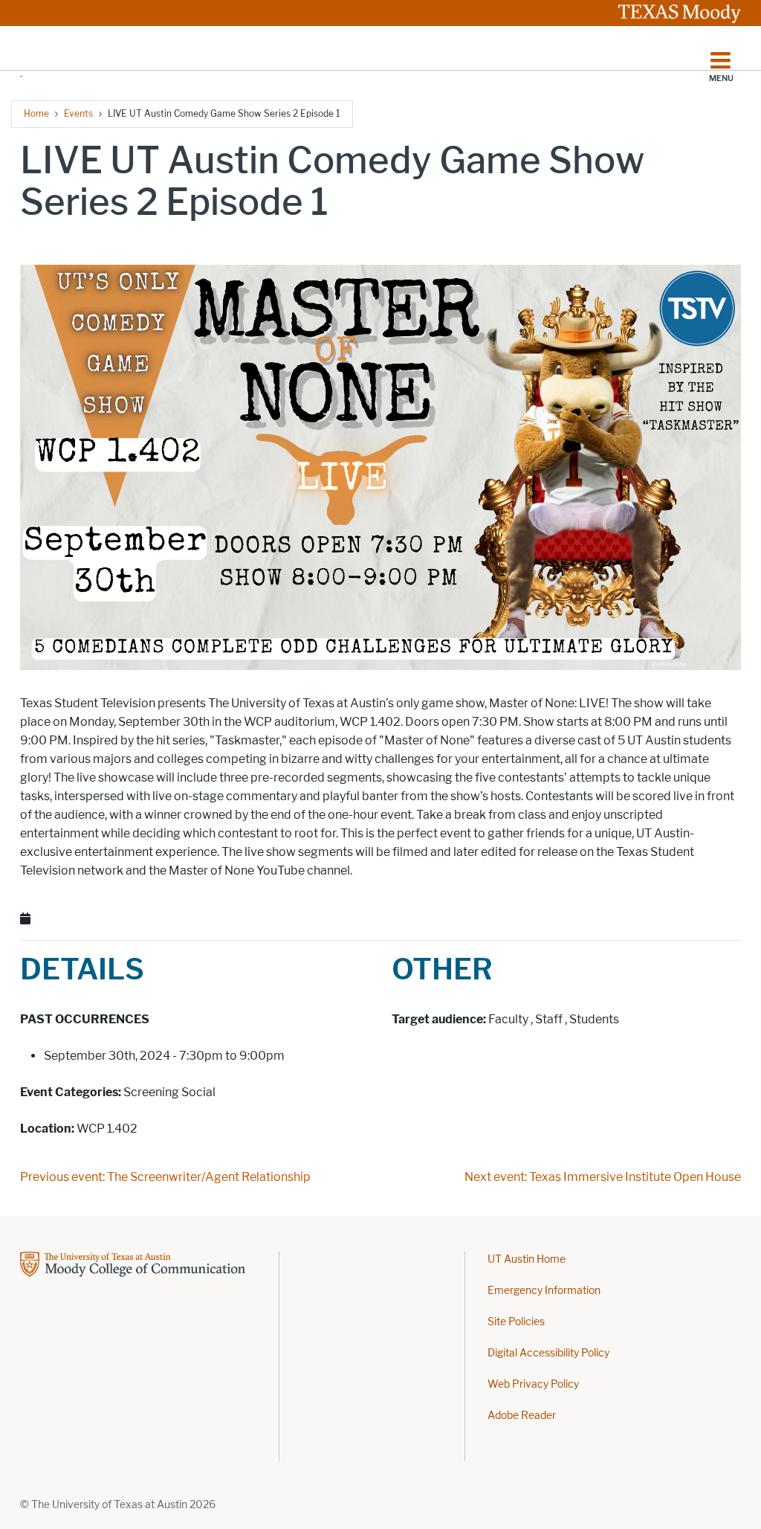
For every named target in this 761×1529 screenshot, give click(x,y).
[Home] (21, 55)
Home (36, 113)
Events (78, 113)
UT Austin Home (527, 1259)
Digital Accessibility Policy (548, 1353)
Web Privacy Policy (533, 1384)
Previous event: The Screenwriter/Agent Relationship (165, 1177)
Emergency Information (544, 1290)
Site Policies (516, 1322)
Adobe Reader (522, 1415)
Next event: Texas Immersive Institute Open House (602, 1177)
